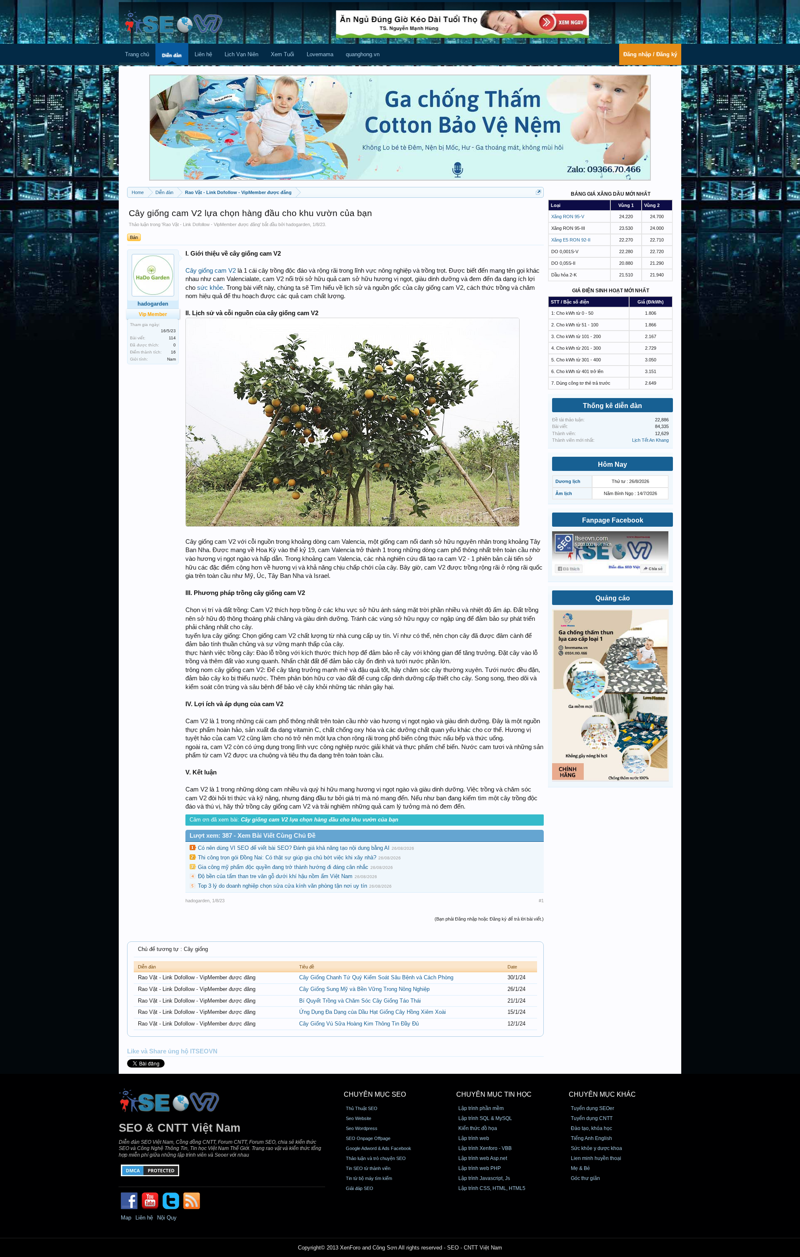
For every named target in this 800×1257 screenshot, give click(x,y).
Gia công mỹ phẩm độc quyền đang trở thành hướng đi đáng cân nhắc (283, 867)
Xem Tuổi (282, 54)
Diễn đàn (172, 55)
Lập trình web (473, 1138)
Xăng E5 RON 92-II (570, 239)
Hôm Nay (612, 464)
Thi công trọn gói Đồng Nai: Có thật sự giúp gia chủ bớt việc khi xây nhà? (287, 857)
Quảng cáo (612, 598)
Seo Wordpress (362, 1128)
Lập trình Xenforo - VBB (485, 1148)
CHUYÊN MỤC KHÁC (602, 1094)
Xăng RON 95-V (567, 216)
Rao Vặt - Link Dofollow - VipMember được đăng (211, 224)
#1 (541, 900)
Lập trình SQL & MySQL (485, 1118)
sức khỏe (210, 287)
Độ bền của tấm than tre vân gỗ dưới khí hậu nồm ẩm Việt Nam (275, 876)
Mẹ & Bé (580, 1168)
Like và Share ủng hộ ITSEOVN (172, 1051)
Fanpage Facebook (612, 520)
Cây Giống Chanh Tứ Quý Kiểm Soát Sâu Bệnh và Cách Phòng (376, 977)
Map (126, 1218)
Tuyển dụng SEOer (592, 1108)
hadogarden (298, 224)
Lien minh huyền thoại (596, 1158)
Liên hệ (203, 54)
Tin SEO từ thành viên (368, 1168)
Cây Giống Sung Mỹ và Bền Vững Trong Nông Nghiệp (364, 989)
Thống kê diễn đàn (612, 405)
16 (173, 352)
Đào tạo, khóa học (591, 1128)
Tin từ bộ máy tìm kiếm (369, 1178)
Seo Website (358, 1118)
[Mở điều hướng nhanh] (538, 192)
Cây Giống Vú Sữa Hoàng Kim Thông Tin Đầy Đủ (359, 1024)
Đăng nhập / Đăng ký (650, 54)
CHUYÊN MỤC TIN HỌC (494, 1094)
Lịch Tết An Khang (650, 440)
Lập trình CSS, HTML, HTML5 (491, 1188)
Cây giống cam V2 (210, 270)
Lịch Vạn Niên (241, 54)
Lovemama (320, 54)
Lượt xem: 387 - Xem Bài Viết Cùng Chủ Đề (252, 835)
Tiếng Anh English (591, 1138)
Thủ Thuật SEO (362, 1108)
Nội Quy (167, 1218)
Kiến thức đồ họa (477, 1128)
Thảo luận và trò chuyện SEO (376, 1158)
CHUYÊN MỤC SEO (375, 1094)
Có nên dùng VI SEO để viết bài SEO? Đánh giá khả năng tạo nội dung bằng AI (294, 848)
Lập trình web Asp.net (482, 1158)
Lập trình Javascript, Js (484, 1178)
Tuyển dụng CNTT (591, 1118)
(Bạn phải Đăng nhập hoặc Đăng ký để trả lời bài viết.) (489, 918)
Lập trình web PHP (479, 1168)
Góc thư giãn (585, 1178)
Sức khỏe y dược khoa (596, 1148)
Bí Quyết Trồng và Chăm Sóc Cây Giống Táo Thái (360, 1001)
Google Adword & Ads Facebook (378, 1148)
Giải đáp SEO (359, 1188)
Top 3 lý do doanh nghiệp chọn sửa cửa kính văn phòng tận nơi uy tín (282, 886)
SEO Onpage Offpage (368, 1138)
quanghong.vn (363, 54)
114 (172, 338)
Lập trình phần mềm (481, 1108)
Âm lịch (563, 493)
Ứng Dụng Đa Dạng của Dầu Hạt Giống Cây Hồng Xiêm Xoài (372, 1012)
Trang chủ (137, 54)
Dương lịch (567, 481)
